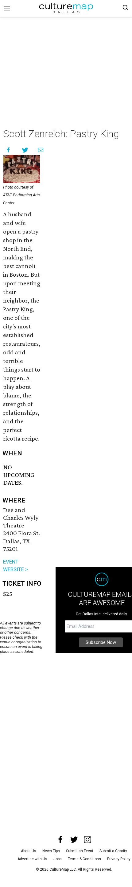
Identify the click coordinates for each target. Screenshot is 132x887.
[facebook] (60, 839)
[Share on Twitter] (25, 149)
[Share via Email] (41, 150)
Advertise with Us (32, 859)
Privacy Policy (118, 859)
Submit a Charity (113, 851)
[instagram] (87, 839)
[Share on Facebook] (8, 149)
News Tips (51, 851)
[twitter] (74, 839)
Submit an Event (79, 851)
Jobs (57, 859)
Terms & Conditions (84, 859)
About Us (28, 851)
